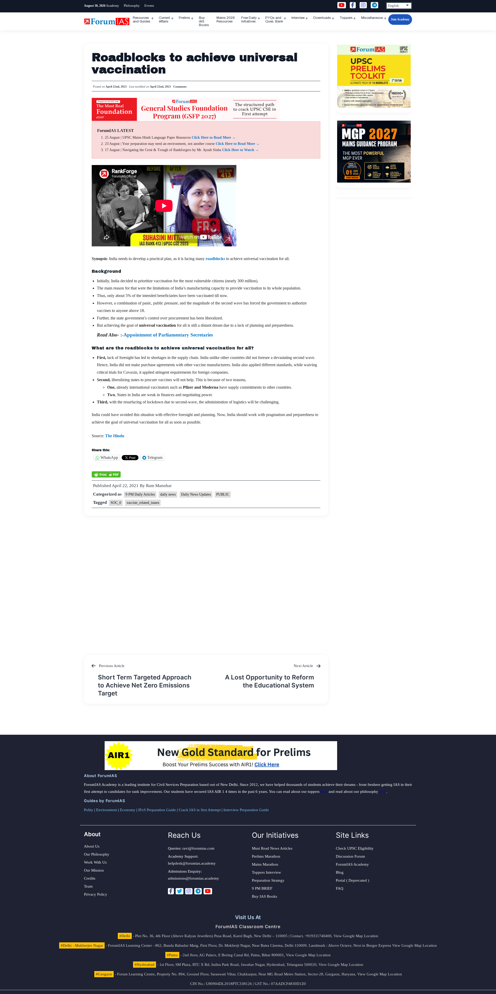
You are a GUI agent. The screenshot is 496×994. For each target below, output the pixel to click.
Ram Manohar (159, 485)
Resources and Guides (141, 19)
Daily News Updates (196, 494)
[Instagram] (188, 891)
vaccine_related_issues (143, 503)
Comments (180, 86)
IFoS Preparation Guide (157, 810)
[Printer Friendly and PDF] (106, 474)
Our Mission (94, 870)
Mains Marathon (265, 864)
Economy (127, 810)
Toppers (346, 18)
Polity (88, 810)
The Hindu (114, 436)
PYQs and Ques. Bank (274, 19)
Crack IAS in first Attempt (200, 810)
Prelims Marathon (266, 856)
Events (149, 5)
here (324, 791)
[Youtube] (208, 891)
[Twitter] (179, 891)
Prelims (184, 18)
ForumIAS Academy (352, 864)
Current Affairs (164, 19)
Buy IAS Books (204, 21)
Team (88, 886)
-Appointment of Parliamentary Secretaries (168, 335)
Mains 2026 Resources (225, 19)
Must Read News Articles (272, 848)
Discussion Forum (350, 856)
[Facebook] (171, 891)
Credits (89, 878)
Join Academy (400, 19)
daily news (168, 494)
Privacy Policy (95, 894)
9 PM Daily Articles (140, 494)
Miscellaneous (372, 18)
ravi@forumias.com (198, 848)
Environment (106, 810)
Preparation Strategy (268, 880)
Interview (298, 18)
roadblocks (215, 258)
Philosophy (132, 5)
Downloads (322, 18)
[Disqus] (206, 580)
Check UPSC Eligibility (355, 848)
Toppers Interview (266, 872)
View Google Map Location (356, 936)
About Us (91, 846)
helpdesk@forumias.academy (192, 863)
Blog (340, 872)
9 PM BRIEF (262, 888)
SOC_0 (116, 503)
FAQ (339, 888)
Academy (112, 5)
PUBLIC (222, 494)
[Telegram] (198, 891)
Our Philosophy (96, 854)
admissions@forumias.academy (193, 878)
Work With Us (95, 862)
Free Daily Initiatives (249, 19)
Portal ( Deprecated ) (352, 880)
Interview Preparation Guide (246, 810)
